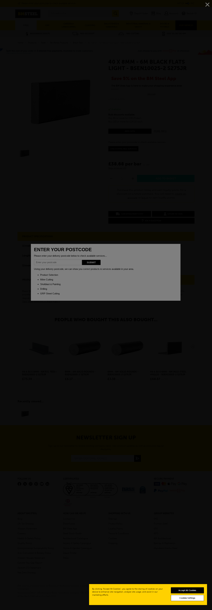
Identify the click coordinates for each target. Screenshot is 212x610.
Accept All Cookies (187, 590)
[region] (148, 594)
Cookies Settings (187, 598)
